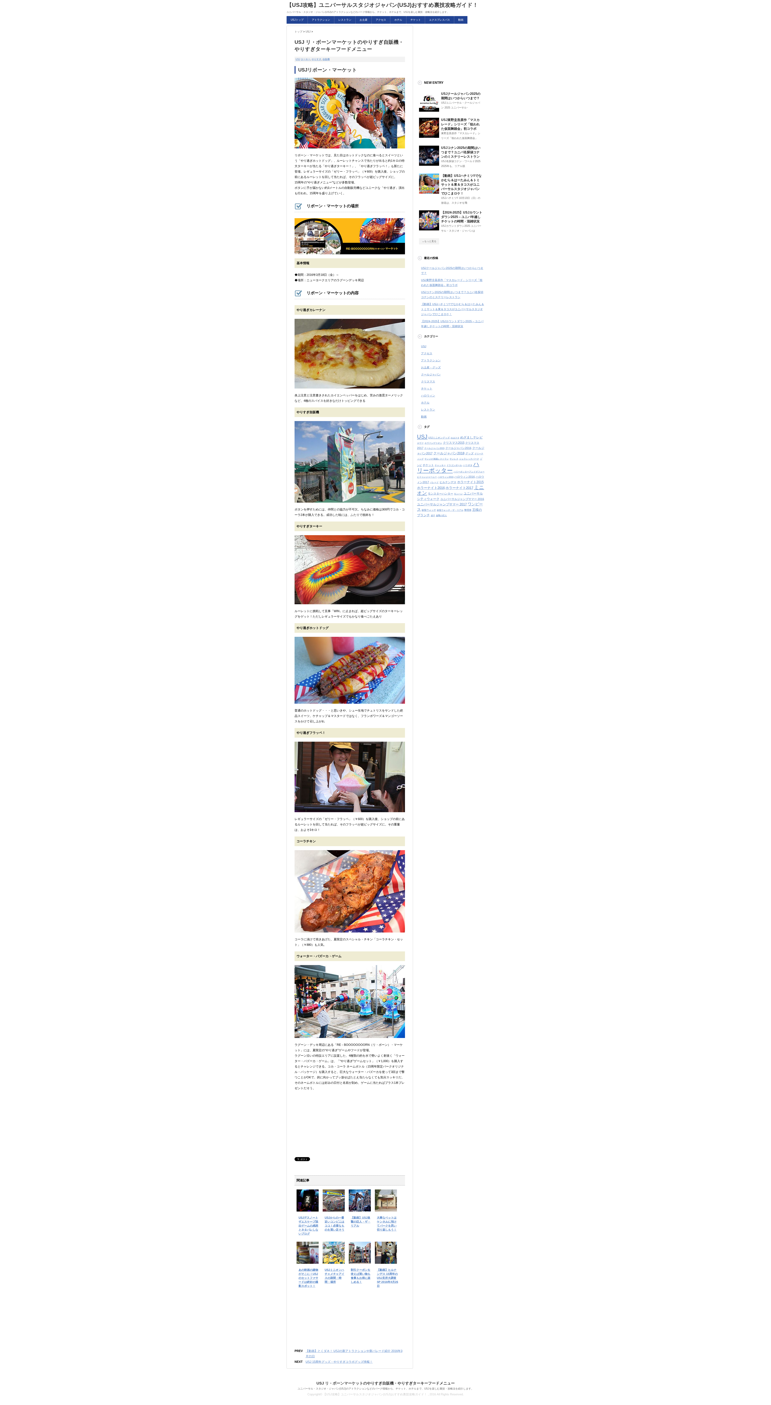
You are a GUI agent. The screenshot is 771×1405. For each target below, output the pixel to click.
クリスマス (428, 381)
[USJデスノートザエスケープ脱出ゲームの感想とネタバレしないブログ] (308, 1208)
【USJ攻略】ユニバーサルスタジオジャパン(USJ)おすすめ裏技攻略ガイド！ (382, 5)
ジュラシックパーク (469, 459)
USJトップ (297, 19)
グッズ (469, 453)
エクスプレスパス (439, 19)
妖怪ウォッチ (429, 510)
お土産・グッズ (431, 367)
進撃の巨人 (441, 515)
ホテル (398, 19)
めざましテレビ (471, 437)
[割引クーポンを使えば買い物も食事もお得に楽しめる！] (360, 1261)
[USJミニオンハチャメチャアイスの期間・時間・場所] (334, 1261)
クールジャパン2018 (448, 453)
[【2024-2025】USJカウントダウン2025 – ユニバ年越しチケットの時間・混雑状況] (429, 228)
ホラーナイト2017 (459, 488)
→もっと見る (429, 241)
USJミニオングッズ (439, 437)
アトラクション (321, 19)
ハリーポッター (448, 467)
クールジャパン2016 (458, 448)
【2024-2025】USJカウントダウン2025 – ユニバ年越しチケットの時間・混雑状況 (461, 217)
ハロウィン (428, 395)
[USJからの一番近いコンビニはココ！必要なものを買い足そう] (334, 1208)
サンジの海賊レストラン (436, 459)
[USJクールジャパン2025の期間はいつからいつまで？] (429, 110)
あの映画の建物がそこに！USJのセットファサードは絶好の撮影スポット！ (308, 1277)
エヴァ (420, 443)
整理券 (467, 510)
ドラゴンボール (454, 465)
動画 (460, 19)
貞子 (433, 515)
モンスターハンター (440, 493)
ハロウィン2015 (446, 477)
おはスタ (455, 438)
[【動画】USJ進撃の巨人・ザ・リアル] (360, 1208)
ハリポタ (467, 465)
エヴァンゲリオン (433, 443)
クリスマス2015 (453, 442)
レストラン (344, 19)
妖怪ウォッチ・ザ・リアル (450, 510)
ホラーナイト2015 (470, 482)
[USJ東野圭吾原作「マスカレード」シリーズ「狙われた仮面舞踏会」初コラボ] (429, 136)
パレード (434, 482)
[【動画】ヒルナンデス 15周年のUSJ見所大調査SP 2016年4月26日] (386, 1261)
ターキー (305, 59)
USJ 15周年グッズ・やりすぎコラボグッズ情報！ (339, 1361)
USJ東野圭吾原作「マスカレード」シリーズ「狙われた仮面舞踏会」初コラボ (460, 124)
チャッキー (440, 465)
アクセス (381, 19)
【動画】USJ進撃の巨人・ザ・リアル (360, 1221)
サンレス (454, 459)
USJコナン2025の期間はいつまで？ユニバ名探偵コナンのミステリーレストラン (460, 152)
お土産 (363, 19)
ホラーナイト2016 (431, 488)
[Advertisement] (325, 1124)
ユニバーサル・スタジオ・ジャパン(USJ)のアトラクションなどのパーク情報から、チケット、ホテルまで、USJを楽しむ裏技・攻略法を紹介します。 (386, 1388)
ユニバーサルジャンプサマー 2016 (462, 499)
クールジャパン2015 (434, 448)
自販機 (326, 59)
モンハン (458, 494)
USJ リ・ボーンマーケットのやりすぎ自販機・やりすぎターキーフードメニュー (385, 1383)
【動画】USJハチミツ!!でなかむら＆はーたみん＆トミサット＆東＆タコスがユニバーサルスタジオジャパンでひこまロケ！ (461, 184)
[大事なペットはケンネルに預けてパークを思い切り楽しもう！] (386, 1208)
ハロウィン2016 (464, 476)
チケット (415, 19)
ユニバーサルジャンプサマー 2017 (442, 504)
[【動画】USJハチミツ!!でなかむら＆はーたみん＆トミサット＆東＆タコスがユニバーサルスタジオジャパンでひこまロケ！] (429, 192)
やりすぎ (316, 59)
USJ (298, 59)
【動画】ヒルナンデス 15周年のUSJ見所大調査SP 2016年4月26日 (387, 1277)
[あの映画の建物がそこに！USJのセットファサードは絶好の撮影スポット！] (308, 1261)
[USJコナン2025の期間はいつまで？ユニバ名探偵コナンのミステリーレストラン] (429, 164)
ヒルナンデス (448, 482)
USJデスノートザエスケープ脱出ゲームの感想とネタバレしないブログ (308, 1225)
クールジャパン (431, 374)
